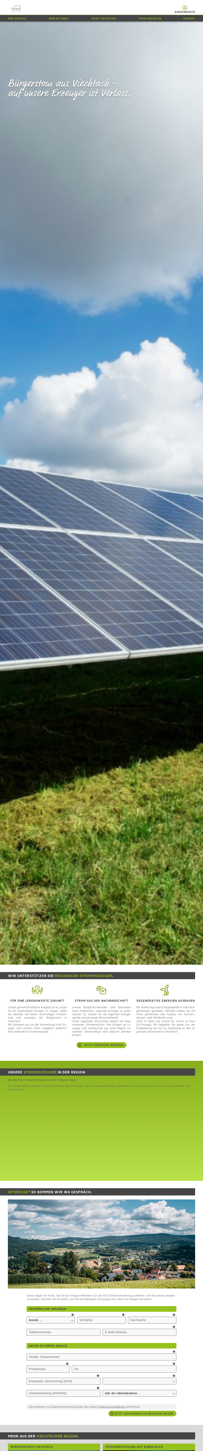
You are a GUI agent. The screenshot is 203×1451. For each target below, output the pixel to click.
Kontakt (189, 18)
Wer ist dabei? (59, 18)
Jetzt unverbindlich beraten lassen (143, 1413)
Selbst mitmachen (103, 18)
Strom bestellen (149, 18)
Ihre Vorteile (17, 18)
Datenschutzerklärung (111, 1406)
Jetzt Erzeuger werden (103, 1045)
